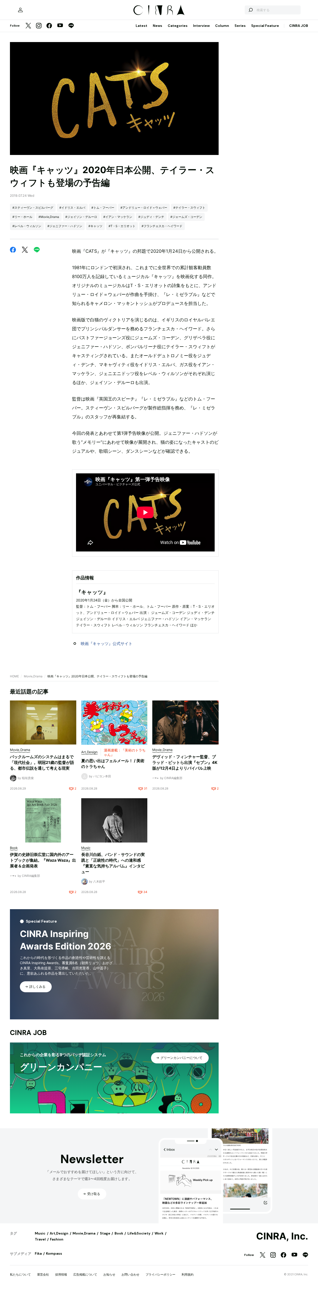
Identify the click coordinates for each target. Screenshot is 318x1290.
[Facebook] (49, 26)
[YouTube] (60, 26)
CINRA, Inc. (282, 1236)
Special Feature (265, 25)
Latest (141, 25)
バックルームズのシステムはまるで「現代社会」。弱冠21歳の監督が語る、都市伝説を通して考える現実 (42, 762)
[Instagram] (38, 26)
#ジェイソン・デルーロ (81, 217)
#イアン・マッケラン (117, 217)
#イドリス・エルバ (72, 207)
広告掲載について (85, 1274)
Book (119, 1233)
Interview (201, 25)
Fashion (56, 1239)
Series (240, 25)
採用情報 (61, 1274)
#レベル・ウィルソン (26, 226)
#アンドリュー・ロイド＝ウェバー (143, 207)
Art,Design (59, 1233)
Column (222, 25)
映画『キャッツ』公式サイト (106, 643)
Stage (105, 1233)
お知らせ (109, 1274)
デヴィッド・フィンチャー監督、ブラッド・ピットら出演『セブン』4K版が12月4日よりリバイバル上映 (184, 762)
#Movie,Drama (49, 217)
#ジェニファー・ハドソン (64, 226)
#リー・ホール (22, 217)
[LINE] (71, 26)
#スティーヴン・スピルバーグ (32, 207)
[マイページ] (20, 10)
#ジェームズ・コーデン (186, 217)
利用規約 (188, 1274)
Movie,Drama (33, 676)
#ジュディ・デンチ (151, 217)
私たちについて (20, 1274)
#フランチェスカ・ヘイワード (162, 226)
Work (159, 1233)
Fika (38, 1253)
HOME (14, 676)
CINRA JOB (298, 25)
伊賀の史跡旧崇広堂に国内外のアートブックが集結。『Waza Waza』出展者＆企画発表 (43, 860)
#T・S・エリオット (122, 226)
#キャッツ (95, 226)
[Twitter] (28, 26)
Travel (40, 1239)
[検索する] (250, 9)
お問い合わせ (130, 1274)
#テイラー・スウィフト (189, 207)
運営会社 (43, 1274)
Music (40, 1233)
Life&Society (138, 1233)
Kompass (54, 1253)
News (157, 25)
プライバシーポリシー (160, 1274)
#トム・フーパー (102, 207)
